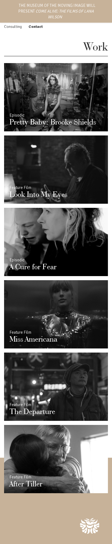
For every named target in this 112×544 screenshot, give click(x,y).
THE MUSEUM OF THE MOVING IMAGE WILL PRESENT (56, 11)
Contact (36, 26)
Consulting (13, 26)
